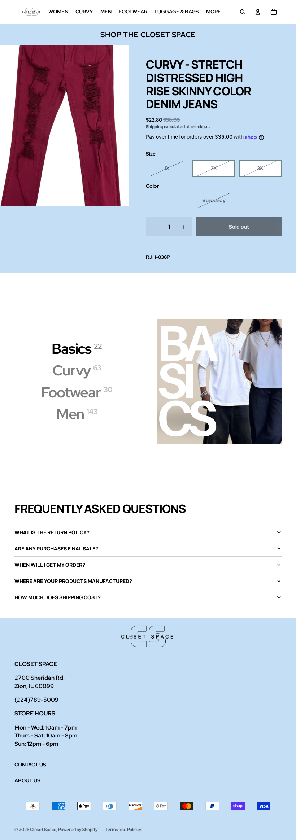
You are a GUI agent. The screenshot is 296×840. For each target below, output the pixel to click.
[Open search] (243, 12)
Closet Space (43, 829)
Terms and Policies (123, 829)
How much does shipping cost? (57, 597)
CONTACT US (30, 764)
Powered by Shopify (78, 829)
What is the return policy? (52, 532)
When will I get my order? (49, 564)
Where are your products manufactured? (73, 581)
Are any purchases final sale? (56, 548)
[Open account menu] (258, 12)
